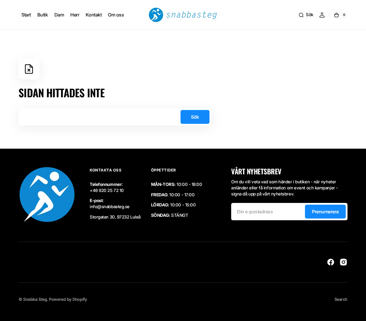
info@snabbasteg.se (110, 206)
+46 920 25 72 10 (107, 190)
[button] (305, 15)
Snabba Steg (35, 299)
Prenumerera (325, 211)
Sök (195, 117)
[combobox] (115, 117)
